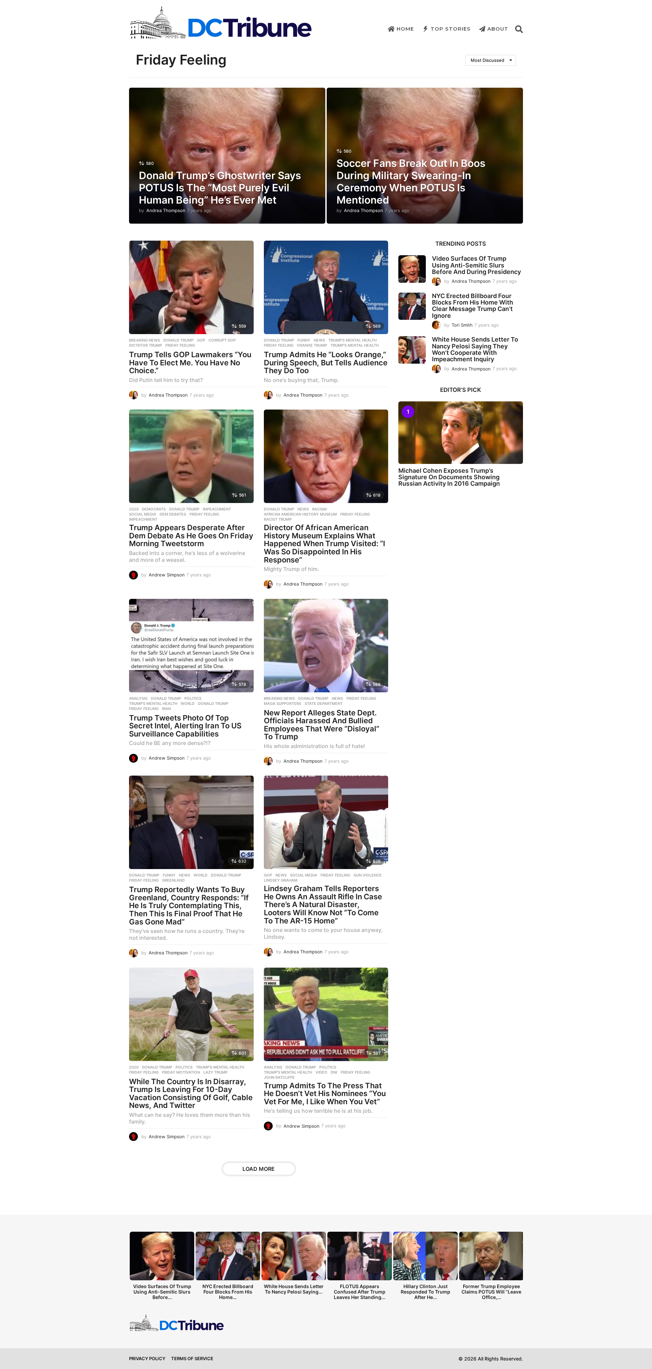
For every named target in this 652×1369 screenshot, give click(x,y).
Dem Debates (173, 514)
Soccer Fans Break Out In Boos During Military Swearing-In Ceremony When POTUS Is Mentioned (411, 181)
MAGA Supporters (282, 703)
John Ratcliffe (279, 1077)
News (319, 340)
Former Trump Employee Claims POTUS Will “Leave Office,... (491, 1291)
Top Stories (451, 28)
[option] (162, 1267)
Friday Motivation (181, 1072)
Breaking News (144, 340)
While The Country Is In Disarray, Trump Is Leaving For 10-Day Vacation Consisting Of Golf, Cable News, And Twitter (191, 1093)
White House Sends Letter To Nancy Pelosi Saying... (294, 1289)
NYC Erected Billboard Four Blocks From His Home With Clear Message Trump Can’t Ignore (472, 305)
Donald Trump (178, 340)
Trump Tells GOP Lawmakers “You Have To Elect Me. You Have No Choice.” (190, 362)
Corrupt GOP (222, 340)
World (188, 703)
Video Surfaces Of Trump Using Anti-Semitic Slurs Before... (162, 1291)
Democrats (154, 509)
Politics (192, 698)
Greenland (173, 880)
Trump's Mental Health (352, 340)
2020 (134, 509)
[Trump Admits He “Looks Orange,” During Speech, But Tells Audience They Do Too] (326, 287)
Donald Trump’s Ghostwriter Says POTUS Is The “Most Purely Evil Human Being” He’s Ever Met (220, 187)
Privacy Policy (147, 1358)
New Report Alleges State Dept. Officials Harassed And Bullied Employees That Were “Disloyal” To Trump (321, 724)
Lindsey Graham (280, 880)
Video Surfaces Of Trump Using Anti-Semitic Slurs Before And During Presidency (476, 265)
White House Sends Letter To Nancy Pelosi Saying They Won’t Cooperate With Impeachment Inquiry (475, 349)
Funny (303, 340)
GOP (201, 340)
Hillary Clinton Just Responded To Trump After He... (425, 1291)
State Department (324, 703)
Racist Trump (278, 519)
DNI (334, 1072)
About (497, 28)
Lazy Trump (215, 1072)
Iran (166, 709)
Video (321, 1072)
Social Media (142, 514)
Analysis (138, 698)
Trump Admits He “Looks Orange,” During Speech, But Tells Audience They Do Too (325, 362)
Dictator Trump (145, 345)
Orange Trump (312, 345)
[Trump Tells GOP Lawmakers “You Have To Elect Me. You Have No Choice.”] (191, 287)
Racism (319, 509)
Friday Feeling (180, 345)
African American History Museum (300, 514)
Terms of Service (192, 1358)
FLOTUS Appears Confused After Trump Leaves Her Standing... (359, 1291)
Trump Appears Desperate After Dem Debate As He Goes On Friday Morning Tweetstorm (191, 535)
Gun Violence (368, 875)
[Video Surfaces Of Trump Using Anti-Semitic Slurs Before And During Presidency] (412, 269)
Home (405, 28)
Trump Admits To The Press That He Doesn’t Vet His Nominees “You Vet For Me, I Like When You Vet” (325, 1093)
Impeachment (217, 509)
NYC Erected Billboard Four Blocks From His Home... (227, 1291)
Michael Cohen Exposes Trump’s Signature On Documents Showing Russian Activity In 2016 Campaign (449, 477)
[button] (519, 29)
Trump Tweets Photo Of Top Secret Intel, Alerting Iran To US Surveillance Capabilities (185, 725)
